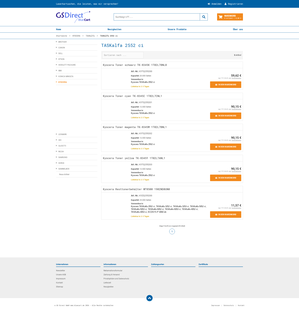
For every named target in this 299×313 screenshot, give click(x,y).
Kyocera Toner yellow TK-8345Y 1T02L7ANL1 (134, 158)
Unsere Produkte (177, 29)
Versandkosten (236, 78)
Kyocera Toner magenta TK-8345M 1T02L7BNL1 (135, 127)
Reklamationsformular (113, 271)
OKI (59, 140)
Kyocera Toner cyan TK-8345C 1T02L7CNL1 (132, 96)
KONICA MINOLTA (65, 76)
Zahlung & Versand (112, 275)
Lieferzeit (107, 283)
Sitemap (59, 287)
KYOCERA (62, 82)
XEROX (61, 163)
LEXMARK (62, 134)
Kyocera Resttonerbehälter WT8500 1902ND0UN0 (136, 189)
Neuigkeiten (114, 29)
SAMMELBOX (63, 169)
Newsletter (60, 271)
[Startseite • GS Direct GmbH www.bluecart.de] (73, 17)
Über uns (238, 29)
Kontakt (59, 283)
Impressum (61, 279)
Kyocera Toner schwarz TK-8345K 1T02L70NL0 (135, 64)
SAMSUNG (62, 157)
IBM (60, 71)
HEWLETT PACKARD (67, 65)
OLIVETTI (62, 146)
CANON (61, 48)
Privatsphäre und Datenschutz (116, 279)
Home (58, 29)
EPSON (61, 59)
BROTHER (62, 42)
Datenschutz (229, 305)
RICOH (61, 152)
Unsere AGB (61, 275)
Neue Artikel (64, 174)
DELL (60, 53)
